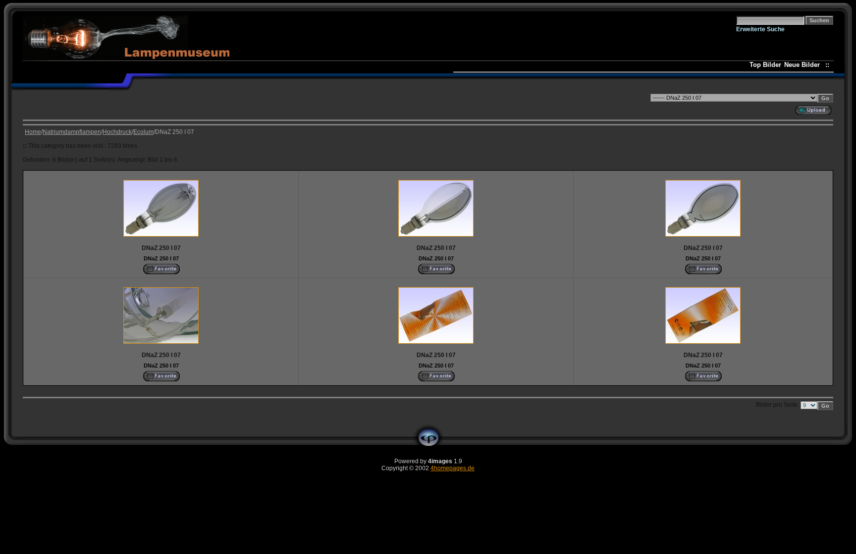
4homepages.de (452, 468)
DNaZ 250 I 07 (161, 258)
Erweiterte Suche (760, 29)
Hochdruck (117, 131)
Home (33, 131)
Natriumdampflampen (72, 131)
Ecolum (143, 131)
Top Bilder (765, 64)
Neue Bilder (804, 64)
